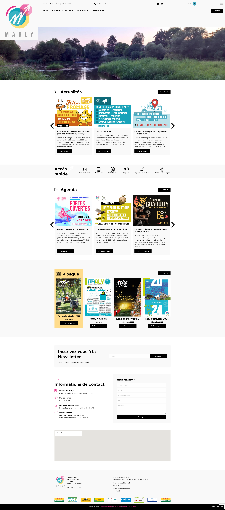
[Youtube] (162, 4)
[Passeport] (99, 169)
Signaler (126, 173)
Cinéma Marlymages (162, 173)
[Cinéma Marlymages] (162, 169)
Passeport (99, 173)
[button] (131, 4)
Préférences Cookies (129, 506)
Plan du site (117, 506)
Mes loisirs (69, 11)
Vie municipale (82, 11)
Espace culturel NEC (142, 173)
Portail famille (113, 173)
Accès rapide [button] (214, 507)
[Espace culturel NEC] (142, 169)
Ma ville (45, 11)
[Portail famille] (113, 169)
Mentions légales (106, 506)
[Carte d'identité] (84, 169)
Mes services (56, 11)
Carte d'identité (84, 173)
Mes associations (98, 11)
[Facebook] (158, 4)
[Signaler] (126, 169)
